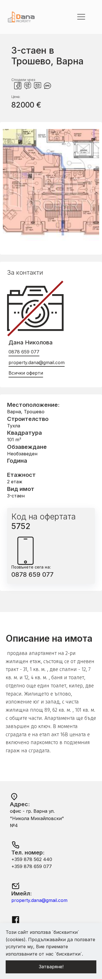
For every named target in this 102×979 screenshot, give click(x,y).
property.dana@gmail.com (36, 362)
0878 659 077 (23, 352)
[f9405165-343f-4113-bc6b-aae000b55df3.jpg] (51, 240)
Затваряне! (51, 966)
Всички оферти (25, 373)
